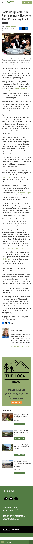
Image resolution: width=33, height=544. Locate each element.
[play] (3, 542)
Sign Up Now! (16, 402)
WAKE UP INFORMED (17, 390)
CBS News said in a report (22, 193)
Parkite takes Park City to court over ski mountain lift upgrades (21, 446)
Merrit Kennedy (11, 26)
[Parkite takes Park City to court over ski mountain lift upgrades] (7, 447)
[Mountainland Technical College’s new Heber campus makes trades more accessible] (7, 464)
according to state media (16, 248)
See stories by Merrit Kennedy (20, 346)
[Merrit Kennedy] (5, 333)
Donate (27, 2)
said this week (6, 259)
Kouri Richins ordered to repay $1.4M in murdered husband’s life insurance (21, 416)
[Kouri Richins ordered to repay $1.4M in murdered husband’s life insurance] (7, 417)
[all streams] (31, 542)
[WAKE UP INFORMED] (16, 371)
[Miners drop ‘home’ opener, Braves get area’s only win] (7, 433)
